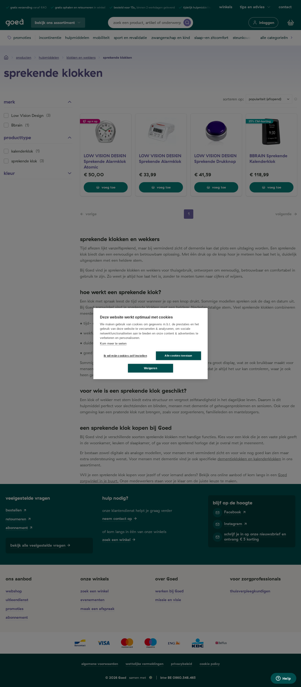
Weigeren (150, 368)
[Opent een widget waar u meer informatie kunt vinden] (283, 679)
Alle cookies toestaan (178, 355)
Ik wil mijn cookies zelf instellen (124, 355)
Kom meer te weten (113, 343)
